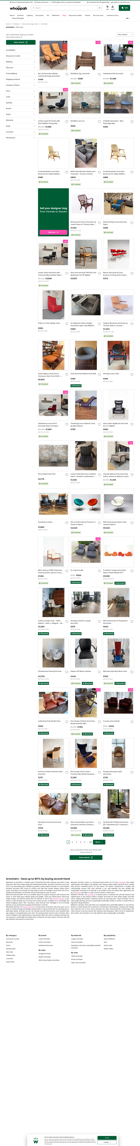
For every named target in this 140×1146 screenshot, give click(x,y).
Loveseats (9, 958)
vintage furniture (58, 899)
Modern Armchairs (45, 957)
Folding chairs (10, 955)
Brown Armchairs (77, 959)
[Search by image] (99, 8)
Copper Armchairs (77, 939)
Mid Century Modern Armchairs (49, 960)
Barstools (9, 942)
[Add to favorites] (67, 74)
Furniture (16, 24)
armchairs (122, 882)
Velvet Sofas (108, 945)
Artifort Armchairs (45, 942)
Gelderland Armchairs (46, 945)
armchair (91, 895)
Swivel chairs (10, 962)
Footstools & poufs (12, 939)
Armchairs (44, 24)
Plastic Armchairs (77, 942)
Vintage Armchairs (45, 954)
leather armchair (28, 907)
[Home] (18, 8)
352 (90, 842)
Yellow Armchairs (77, 956)
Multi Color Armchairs (78, 963)
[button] (106, 2)
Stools (8, 945)
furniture (78, 892)
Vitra (105, 942)
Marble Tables (108, 949)
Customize (106, 1142)
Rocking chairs (11, 949)
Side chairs (9, 952)
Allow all (107, 1137)
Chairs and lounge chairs (30, 24)
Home (8, 24)
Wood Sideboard (109, 939)
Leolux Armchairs (44, 939)
